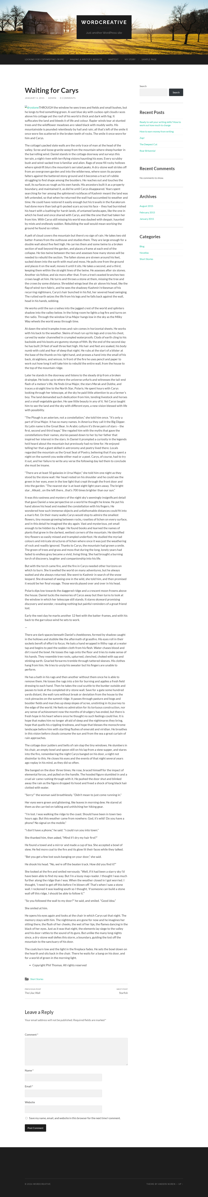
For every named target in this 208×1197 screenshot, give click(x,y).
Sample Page (149, 59)
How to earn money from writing (157, 131)
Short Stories (36, 979)
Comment (31, 1034)
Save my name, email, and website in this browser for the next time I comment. (75, 1118)
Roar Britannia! (148, 150)
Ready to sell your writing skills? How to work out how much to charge (160, 123)
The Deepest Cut (148, 144)
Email (29, 1086)
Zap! (142, 137)
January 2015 (147, 218)
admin (52, 98)
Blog (142, 246)
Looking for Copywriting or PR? (44, 59)
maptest (113, 59)
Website (30, 1102)
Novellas (144, 252)
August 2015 (146, 205)
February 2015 (147, 212)
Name (29, 1070)
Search (143, 86)
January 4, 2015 (34, 98)
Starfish (122, 991)
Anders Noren (166, 1184)
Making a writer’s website (86, 59)
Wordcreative (104, 22)
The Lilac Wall (33, 991)
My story (130, 59)
